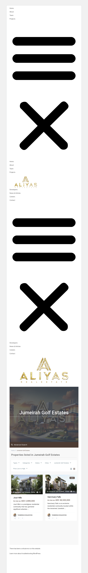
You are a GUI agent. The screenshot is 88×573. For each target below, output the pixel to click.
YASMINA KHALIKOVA (25, 515)
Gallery (66, 385)
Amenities (20, 385)
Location (57, 385)
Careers (12, 196)
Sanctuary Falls (54, 497)
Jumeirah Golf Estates (61, 463)
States (37, 463)
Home (12, 8)
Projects (12, 19)
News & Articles (15, 193)
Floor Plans (46, 385)
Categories (26, 463)
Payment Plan (32, 385)
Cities (47, 463)
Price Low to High (19, 468)
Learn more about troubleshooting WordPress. (25, 553)
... (28, 509)
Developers (13, 189)
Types (15, 463)
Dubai (33, 492)
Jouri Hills (17, 498)
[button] (44, 91)
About (12, 12)
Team (11, 15)
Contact (12, 200)
